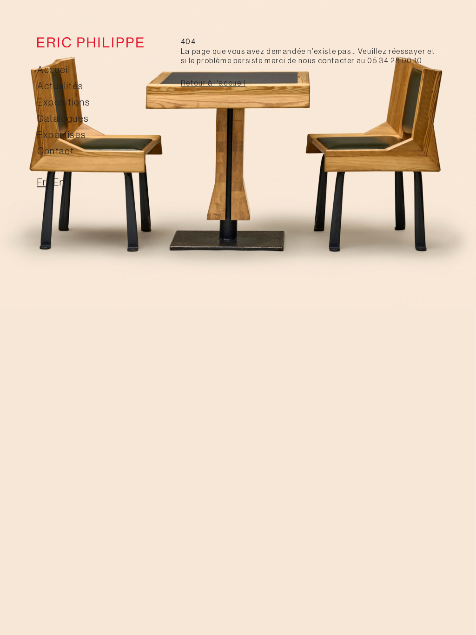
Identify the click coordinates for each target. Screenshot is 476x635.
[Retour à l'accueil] (90, 42)
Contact (55, 151)
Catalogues (63, 119)
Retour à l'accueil (213, 83)
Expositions (64, 102)
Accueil (53, 70)
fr (41, 182)
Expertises (61, 135)
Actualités (60, 86)
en (59, 182)
